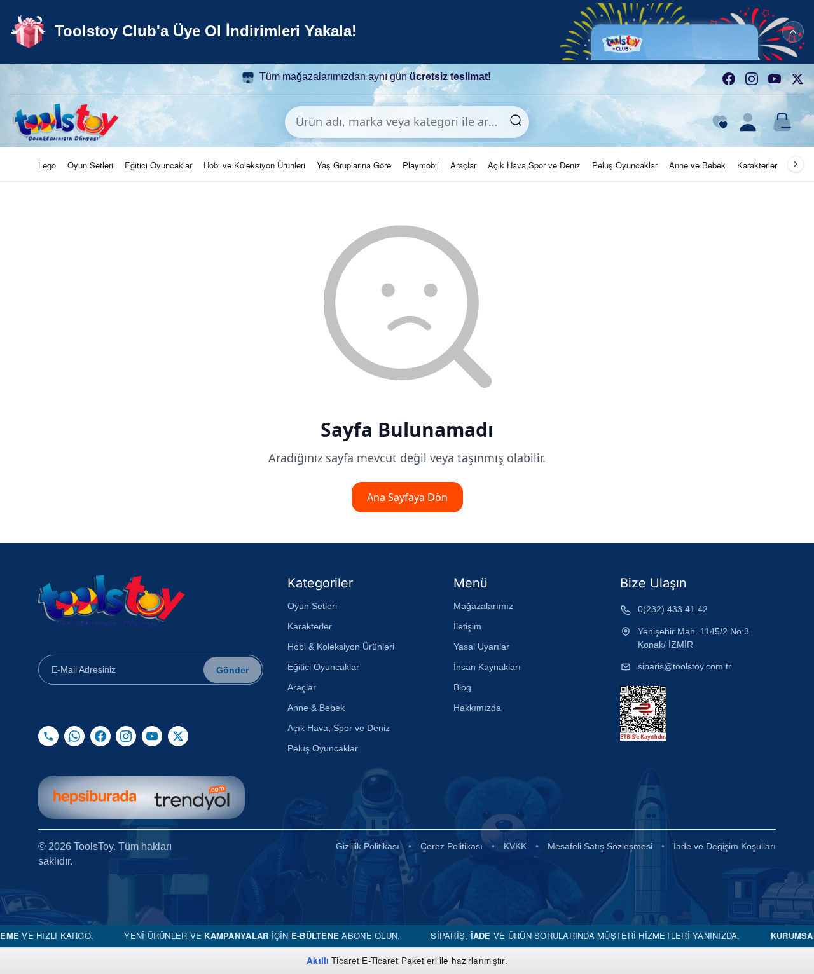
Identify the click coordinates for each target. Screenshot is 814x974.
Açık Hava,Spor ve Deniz (534, 165)
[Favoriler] (720, 122)
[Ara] (515, 122)
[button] (687, 32)
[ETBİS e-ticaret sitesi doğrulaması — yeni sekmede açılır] (643, 713)
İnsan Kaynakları (487, 667)
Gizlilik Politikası (367, 846)
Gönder (232, 670)
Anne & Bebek (316, 708)
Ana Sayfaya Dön (407, 497)
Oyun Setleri (90, 165)
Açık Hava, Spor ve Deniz (338, 728)
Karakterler (757, 165)
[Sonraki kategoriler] (795, 164)
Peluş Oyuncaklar (625, 165)
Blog (462, 687)
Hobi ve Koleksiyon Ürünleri (254, 165)
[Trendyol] (192, 797)
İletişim (467, 626)
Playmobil (421, 165)
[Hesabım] (748, 122)
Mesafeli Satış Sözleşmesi (600, 846)
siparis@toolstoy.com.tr (684, 666)
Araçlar (463, 165)
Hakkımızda (477, 708)
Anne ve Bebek (697, 165)
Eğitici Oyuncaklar (158, 165)
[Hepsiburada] (94, 797)
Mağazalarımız (483, 606)
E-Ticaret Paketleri (399, 960)
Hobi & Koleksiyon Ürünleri (340, 646)
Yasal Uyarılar (481, 646)
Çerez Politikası (451, 846)
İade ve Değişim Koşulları (724, 846)
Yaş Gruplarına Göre (354, 165)
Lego (47, 165)
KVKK (515, 846)
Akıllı (318, 960)
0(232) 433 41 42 (673, 609)
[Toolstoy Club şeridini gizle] (793, 32)
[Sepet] (782, 122)
